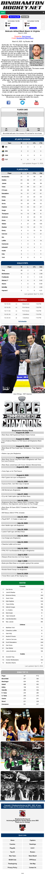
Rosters (32, 852)
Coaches (12, 844)
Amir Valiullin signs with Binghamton (13, 525)
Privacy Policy (12, 867)
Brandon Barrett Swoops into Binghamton (14, 569)
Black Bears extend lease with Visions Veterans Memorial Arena (21, 465)
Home (2, 12)
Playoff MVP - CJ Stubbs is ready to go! (14, 519)
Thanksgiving (12, 863)
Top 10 (12, 852)
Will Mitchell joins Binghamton (11, 490)
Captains (32, 840)
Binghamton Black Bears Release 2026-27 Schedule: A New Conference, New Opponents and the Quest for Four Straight (19, 503)
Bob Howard (26, 36)
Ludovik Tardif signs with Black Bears (13, 531)
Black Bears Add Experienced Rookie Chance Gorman (18, 435)
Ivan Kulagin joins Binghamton (11, 538)
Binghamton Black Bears (25, 38)
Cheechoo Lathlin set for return (11, 544)
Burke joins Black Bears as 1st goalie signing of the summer (20, 563)
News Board (33, 856)
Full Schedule (22, 321)
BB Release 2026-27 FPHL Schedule (13, 513)
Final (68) (25, 17)
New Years (12, 856)
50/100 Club (12, 860)
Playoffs (12, 848)
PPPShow (32, 860)
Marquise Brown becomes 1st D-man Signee (15, 557)
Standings (32, 844)
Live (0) (4, 17)
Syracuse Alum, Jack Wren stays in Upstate (15, 484)
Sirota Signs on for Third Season (12, 471)
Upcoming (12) (14, 17)
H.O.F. (33, 848)
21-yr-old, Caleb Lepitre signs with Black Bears (16, 496)
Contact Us (32, 867)
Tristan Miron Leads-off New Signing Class (15, 576)
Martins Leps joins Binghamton (11, 453)
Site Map (32, 863)
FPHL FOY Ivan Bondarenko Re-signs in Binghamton (18, 550)
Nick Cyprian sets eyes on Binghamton (14, 477)
